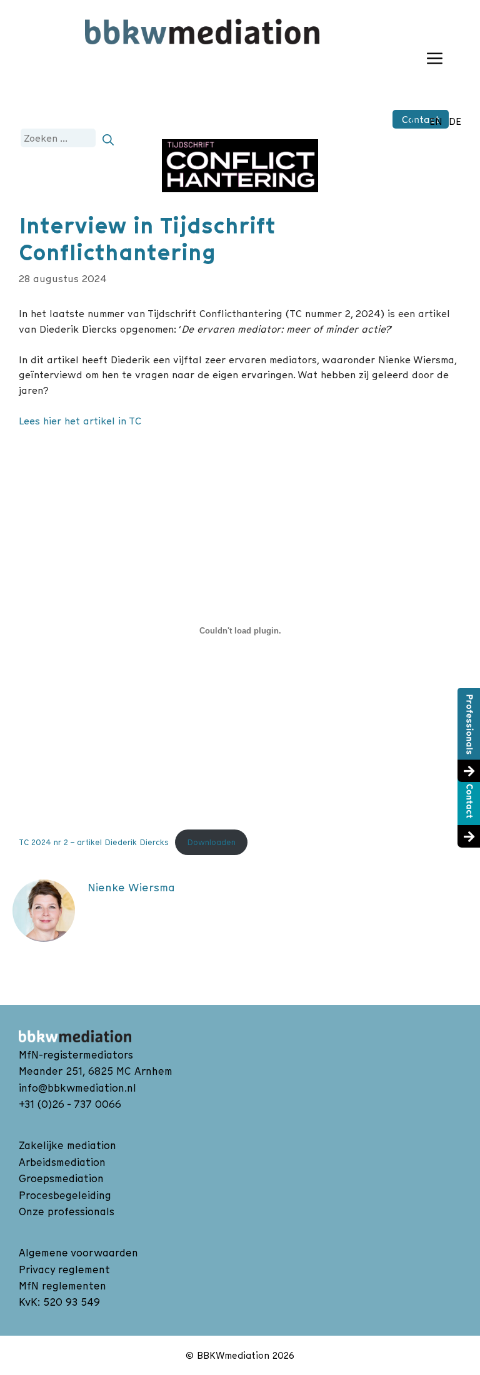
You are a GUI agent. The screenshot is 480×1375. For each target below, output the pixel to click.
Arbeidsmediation (62, 1162)
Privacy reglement (64, 1269)
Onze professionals (66, 1211)
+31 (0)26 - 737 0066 (70, 1104)
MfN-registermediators (76, 1054)
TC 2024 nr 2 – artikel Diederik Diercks (94, 842)
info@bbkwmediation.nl (77, 1087)
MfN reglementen (62, 1285)
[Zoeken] (108, 138)
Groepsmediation (61, 1178)
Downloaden (211, 842)
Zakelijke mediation (67, 1145)
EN (435, 121)
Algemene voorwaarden (78, 1252)
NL (416, 121)
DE (455, 121)
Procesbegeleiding (65, 1195)
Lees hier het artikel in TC (80, 421)
